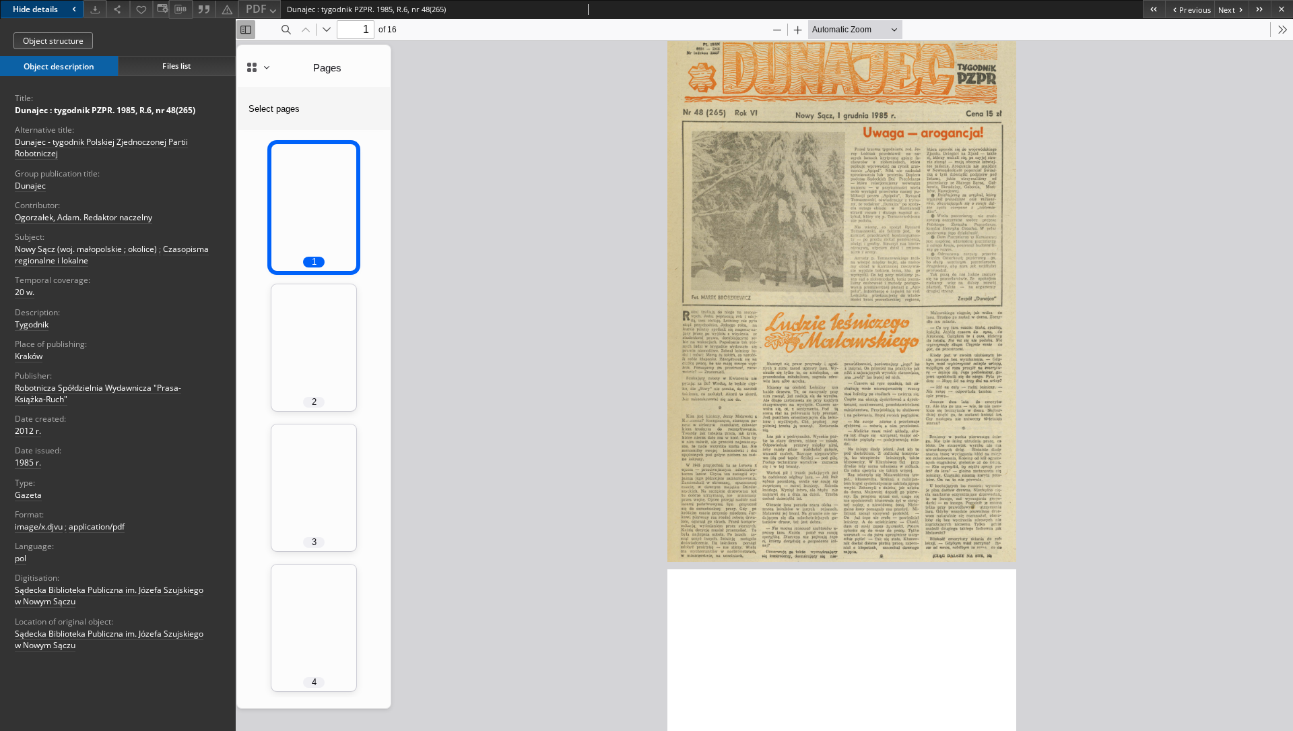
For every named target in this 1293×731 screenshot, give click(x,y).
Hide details (35, 9)
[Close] (1282, 9)
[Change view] (161, 9)
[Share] (117, 9)
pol (20, 558)
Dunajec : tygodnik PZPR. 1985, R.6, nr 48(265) (105, 110)
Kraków (28, 356)
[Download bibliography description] (180, 9)
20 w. (24, 292)
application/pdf (97, 526)
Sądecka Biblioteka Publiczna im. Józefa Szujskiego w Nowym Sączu (109, 595)
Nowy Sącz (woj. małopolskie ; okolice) (86, 249)
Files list (176, 66)
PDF (256, 8)
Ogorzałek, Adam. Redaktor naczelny (83, 217)
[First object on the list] (1154, 9)
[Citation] (204, 9)
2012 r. (28, 431)
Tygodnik (31, 324)
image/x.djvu (39, 526)
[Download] (95, 9)
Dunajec (30, 185)
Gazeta (28, 495)
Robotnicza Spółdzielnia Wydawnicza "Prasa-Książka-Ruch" (98, 393)
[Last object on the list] (1260, 9)
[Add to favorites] (141, 9)
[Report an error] (227, 9)
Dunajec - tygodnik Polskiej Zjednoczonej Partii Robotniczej (101, 147)
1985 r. (28, 462)
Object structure (53, 40)
